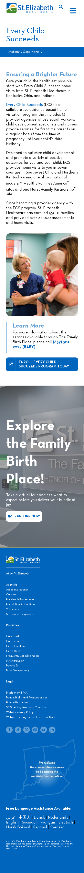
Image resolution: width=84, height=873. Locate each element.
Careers (11, 594)
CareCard (12, 636)
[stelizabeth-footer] (23, 558)
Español (40, 827)
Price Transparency (17, 670)
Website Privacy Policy (19, 712)
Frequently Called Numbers (22, 655)
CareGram (13, 641)
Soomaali (30, 822)
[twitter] (26, 730)
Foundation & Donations (20, 604)
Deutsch (66, 822)
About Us (11, 584)
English (12, 822)
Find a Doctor (14, 651)
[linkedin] (52, 730)
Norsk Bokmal (18, 827)
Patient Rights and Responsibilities (26, 697)
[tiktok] (18, 730)
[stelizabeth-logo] (29, 5)
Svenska (57, 827)
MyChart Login (15, 660)
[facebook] (9, 730)
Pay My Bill (12, 665)
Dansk (39, 817)
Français (48, 822)
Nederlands (58, 817)
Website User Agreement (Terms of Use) (30, 717)
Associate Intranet (17, 589)
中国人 (25, 817)
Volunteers (12, 609)
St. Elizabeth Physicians (20, 614)
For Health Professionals (21, 599)
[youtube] (43, 730)
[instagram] (35, 730)
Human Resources (17, 702)
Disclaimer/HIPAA (17, 692)
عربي (10, 817)
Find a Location (15, 646)
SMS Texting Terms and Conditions (27, 707)
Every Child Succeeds (24, 105)
